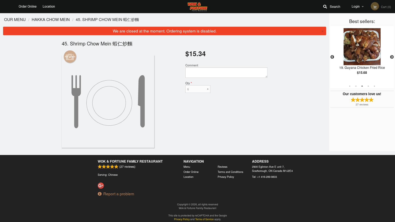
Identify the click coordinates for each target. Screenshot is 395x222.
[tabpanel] (362, 54)
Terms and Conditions (230, 172)
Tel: (264, 177)
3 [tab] (362, 86)
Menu (187, 167)
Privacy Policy (226, 177)
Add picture (70, 56)
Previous (332, 57)
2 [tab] (356, 86)
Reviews (222, 167)
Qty (188, 83)
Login (356, 6)
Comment (191, 65)
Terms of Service (204, 219)
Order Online (28, 6)
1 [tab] (350, 86)
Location (49, 6)
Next (392, 57)
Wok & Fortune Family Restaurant (130, 161)
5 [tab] (374, 86)
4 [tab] (368, 86)
